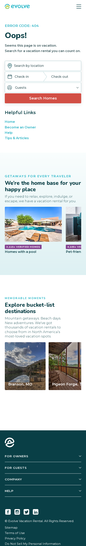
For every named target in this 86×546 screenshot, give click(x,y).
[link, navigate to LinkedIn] (35, 511)
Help (9, 133)
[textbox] (43, 66)
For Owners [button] (16, 456)
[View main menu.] (78, 6)
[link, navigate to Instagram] (17, 511)
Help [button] (9, 491)
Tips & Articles (17, 138)
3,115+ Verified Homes (23, 246)
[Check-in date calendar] (10, 77)
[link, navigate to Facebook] (8, 511)
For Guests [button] (16, 468)
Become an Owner (20, 127)
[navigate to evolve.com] (9, 443)
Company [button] (13, 479)
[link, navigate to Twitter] (26, 511)
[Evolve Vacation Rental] (17, 7)
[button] (43, 88)
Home (10, 122)
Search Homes (43, 98)
